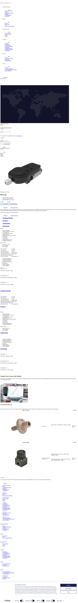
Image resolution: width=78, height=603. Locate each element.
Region (1, 124)
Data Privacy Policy (6, 577)
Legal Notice (5, 576)
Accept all (68, 585)
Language (2, 137)
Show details (59, 600)
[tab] (40, 218)
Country (1, 128)
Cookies (4, 578)
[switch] (32, 601)
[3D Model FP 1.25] (1, 288)
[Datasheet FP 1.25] (1, 274)
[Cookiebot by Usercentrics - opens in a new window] (7, 601)
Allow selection (68, 588)
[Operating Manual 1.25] (1, 281)
